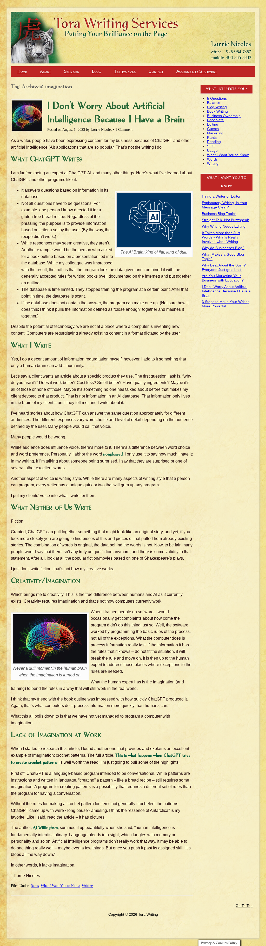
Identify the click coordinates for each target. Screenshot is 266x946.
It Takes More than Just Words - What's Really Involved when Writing (221, 237)
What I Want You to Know (60, 886)
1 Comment (123, 130)
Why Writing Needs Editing (223, 226)
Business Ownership (224, 116)
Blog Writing (217, 107)
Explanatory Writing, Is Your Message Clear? (224, 205)
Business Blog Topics (219, 214)
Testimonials (125, 71)
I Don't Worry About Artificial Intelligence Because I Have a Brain (226, 291)
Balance (213, 102)
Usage (212, 150)
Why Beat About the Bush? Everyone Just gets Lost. (224, 267)
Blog (96, 71)
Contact (156, 71)
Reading (214, 142)
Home (22, 71)
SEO (211, 146)
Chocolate (215, 120)
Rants (35, 886)
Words (212, 159)
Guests (213, 129)
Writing (87, 886)
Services (71, 71)
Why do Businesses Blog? (223, 248)
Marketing (215, 133)
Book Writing (217, 111)
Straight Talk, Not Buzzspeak (225, 220)
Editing (212, 124)
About (45, 71)
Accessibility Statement (196, 71)
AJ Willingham (45, 828)
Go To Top (244, 905)
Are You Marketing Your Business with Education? (223, 278)
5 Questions (217, 98)
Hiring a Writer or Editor (221, 196)
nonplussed (113, 454)
